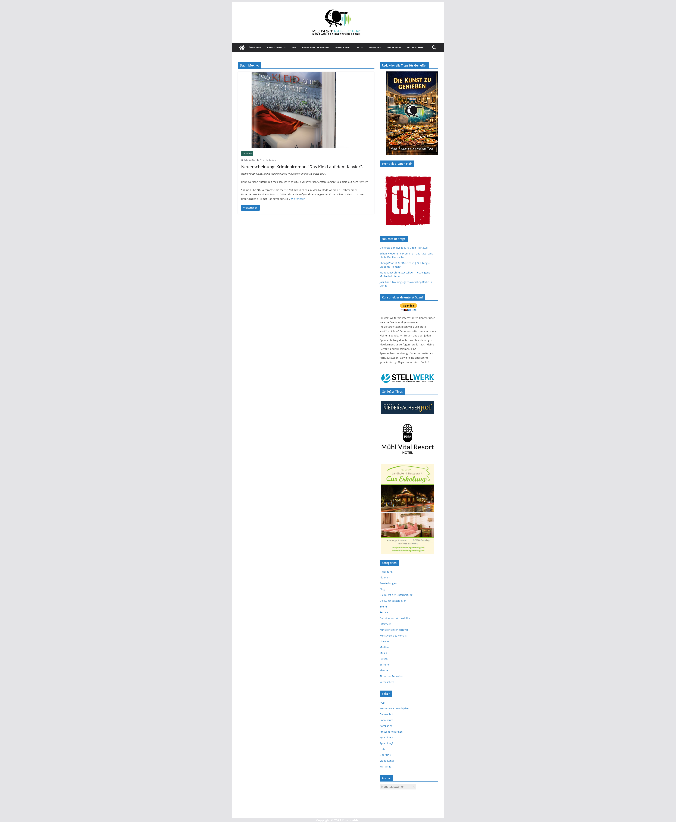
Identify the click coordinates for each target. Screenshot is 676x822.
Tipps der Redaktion (391, 676)
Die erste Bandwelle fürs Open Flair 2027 (404, 247)
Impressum (394, 47)
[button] (284, 47)
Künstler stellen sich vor (394, 629)
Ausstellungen (388, 583)
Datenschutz (416, 47)
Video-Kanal (343, 47)
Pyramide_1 (386, 737)
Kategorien (274, 47)
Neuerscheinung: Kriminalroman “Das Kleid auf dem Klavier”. (302, 166)
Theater (384, 670)
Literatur (247, 153)
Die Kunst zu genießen (393, 600)
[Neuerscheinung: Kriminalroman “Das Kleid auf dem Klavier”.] (306, 110)
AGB (294, 47)
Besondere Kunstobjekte (394, 708)
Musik (383, 653)
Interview (385, 624)
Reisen (384, 658)
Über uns (255, 47)
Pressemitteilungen (315, 47)
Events (383, 606)
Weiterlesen (298, 198)
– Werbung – (387, 571)
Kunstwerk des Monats (393, 635)
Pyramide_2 (386, 743)
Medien (384, 647)
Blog (360, 47)
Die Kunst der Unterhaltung (396, 595)
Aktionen (385, 577)
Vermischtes (387, 682)
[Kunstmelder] (242, 47)
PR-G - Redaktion (267, 159)
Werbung (375, 47)
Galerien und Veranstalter (395, 618)
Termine (385, 664)
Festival (384, 612)
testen (383, 749)
